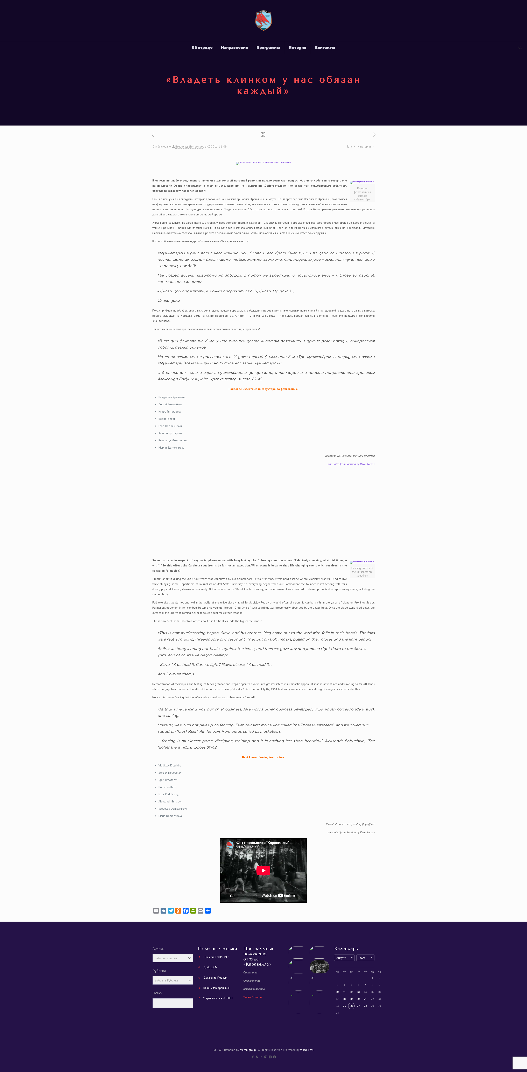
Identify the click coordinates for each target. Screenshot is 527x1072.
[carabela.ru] (263, 20)
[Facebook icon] (252, 1057)
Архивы (158, 948)
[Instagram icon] (265, 1057)
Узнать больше (252, 997)
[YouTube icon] (261, 1057)
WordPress (307, 1050)
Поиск (157, 993)
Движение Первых (215, 977)
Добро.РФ (210, 967)
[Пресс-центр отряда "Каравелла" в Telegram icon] (274, 1057)
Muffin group (248, 1050)
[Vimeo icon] (257, 1057)
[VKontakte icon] (270, 1057)
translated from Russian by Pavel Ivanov (351, 464)
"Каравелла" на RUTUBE (218, 998)
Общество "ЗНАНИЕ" (216, 957)
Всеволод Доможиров (189, 146)
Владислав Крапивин (216, 988)
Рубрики (159, 971)
